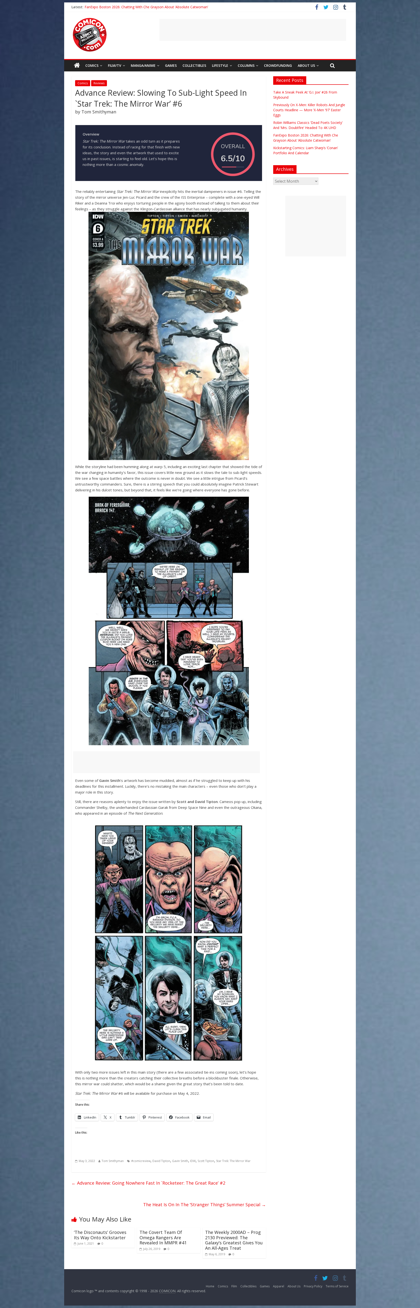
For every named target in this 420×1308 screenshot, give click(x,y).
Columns (246, 65)
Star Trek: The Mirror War (233, 1161)
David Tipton (161, 1161)
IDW (193, 1161)
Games (171, 65)
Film (234, 1286)
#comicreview (140, 1161)
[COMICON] (89, 19)
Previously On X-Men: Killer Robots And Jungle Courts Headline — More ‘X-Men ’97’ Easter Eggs (309, 110)
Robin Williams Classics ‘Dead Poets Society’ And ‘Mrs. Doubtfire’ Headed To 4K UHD (151, 7)
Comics (91, 65)
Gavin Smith (180, 1161)
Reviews (99, 83)
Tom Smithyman (113, 1161)
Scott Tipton (206, 1161)
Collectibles (194, 65)
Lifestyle (220, 65)
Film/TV (114, 65)
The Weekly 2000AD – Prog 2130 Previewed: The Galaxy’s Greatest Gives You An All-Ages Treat (234, 1240)
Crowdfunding (278, 65)
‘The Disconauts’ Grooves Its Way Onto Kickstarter (100, 1234)
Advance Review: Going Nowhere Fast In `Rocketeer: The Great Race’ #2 (148, 1183)
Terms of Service (337, 1286)
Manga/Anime (143, 65)
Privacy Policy (313, 1286)
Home (210, 1286)
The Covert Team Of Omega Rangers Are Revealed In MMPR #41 (163, 1237)
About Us (306, 65)
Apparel (278, 1286)
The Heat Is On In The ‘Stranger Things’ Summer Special (204, 1204)
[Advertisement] (252, 30)
